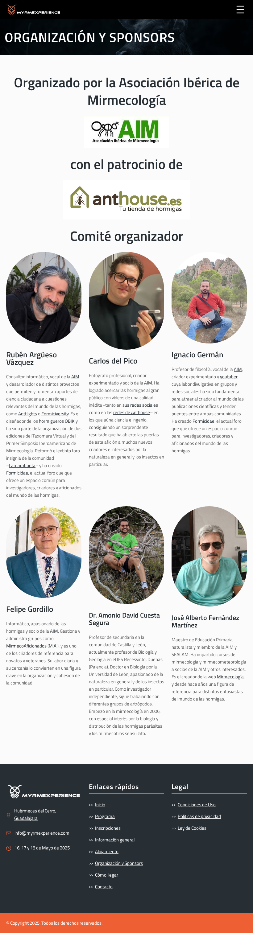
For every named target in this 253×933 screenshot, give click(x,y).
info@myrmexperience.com (42, 832)
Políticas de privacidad (199, 816)
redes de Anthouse (131, 412)
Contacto (104, 886)
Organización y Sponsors (119, 863)
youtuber (229, 376)
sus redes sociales (140, 405)
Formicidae (17, 472)
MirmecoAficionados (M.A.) (32, 645)
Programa (105, 816)
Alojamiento (106, 851)
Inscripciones (108, 828)
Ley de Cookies (192, 828)
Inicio (100, 804)
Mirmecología (230, 676)
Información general (115, 839)
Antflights (27, 413)
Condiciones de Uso (197, 804)
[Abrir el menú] (240, 9)
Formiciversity (54, 413)
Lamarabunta (22, 465)
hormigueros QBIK (57, 421)
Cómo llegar (106, 874)
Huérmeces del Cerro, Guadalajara (35, 814)
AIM (75, 376)
